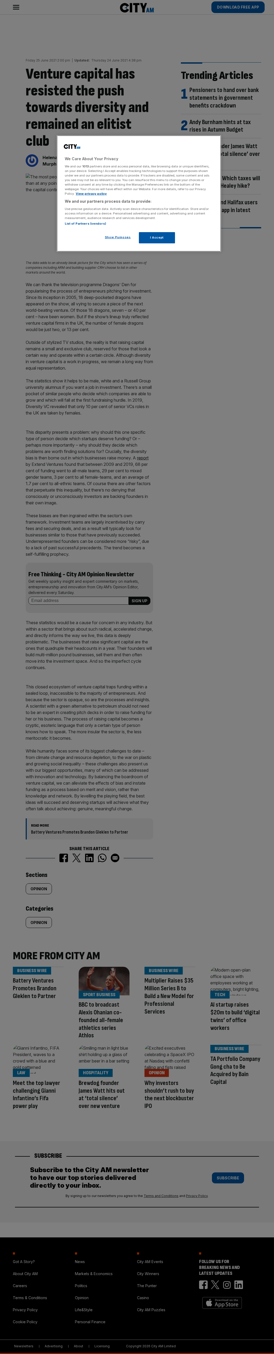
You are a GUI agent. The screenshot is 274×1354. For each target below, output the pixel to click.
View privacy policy (91, 193)
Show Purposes (118, 237)
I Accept (157, 237)
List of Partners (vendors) (85, 223)
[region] (139, 193)
